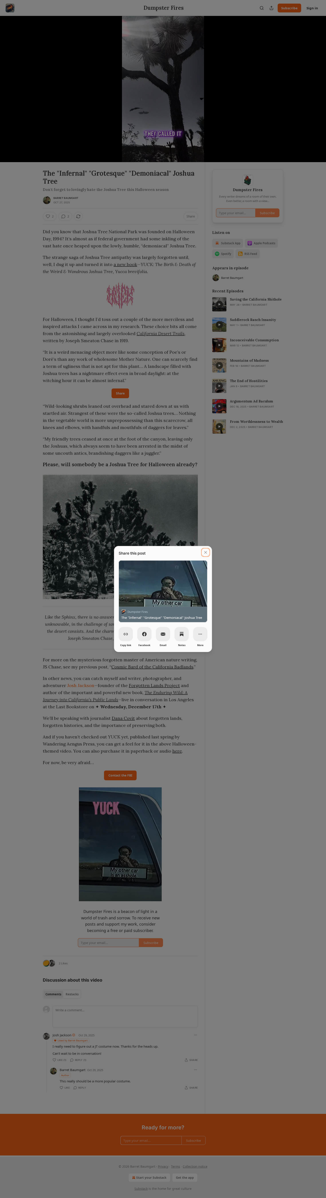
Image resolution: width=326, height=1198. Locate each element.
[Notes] (182, 634)
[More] (200, 634)
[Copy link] (126, 634)
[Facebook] (144, 634)
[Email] (163, 634)
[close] (205, 552)
